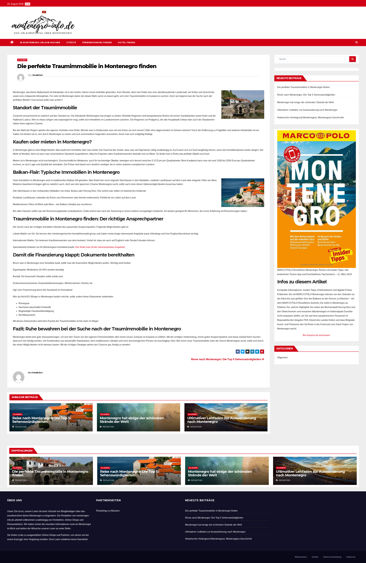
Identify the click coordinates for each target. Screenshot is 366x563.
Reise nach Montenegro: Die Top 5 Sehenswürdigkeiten (226, 359)
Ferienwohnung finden (97, 42)
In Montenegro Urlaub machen (40, 42)
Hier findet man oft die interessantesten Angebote (100, 247)
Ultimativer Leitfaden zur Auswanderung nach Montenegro (221, 420)
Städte (71, 42)
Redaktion (37, 75)
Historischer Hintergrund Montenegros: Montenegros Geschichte (310, 117)
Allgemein (22, 60)
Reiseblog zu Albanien (108, 511)
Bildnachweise (301, 557)
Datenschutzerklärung (332, 557)
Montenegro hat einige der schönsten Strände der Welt (132, 420)
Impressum (351, 557)
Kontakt (315, 557)
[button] (356, 42)
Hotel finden (126, 42)
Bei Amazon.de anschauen (316, 335)
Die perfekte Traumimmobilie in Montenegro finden (303, 87)
